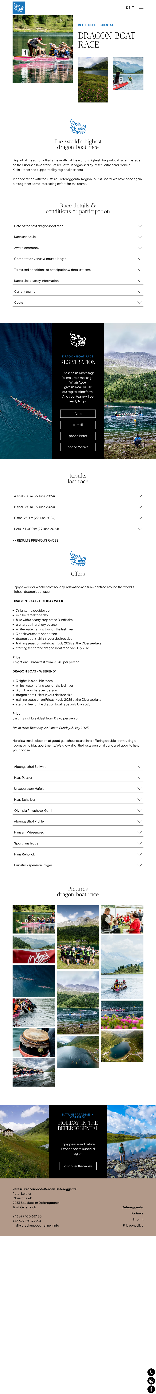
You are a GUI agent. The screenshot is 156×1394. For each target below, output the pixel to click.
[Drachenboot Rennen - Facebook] (151, 1389)
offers (61, 184)
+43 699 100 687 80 (27, 1216)
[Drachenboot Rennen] (19, 8)
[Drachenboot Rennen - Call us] (151, 1372)
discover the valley (78, 1166)
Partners (137, 1213)
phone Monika (78, 447)
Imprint (138, 1219)
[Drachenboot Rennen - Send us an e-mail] (151, 1381)
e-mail (78, 425)
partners (76, 170)
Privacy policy (133, 1225)
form (78, 413)
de (128, 7)
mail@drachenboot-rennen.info (36, 1225)
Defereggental (132, 1207)
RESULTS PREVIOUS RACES (37, 540)
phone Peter (78, 436)
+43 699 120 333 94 (27, 1221)
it (132, 7)
